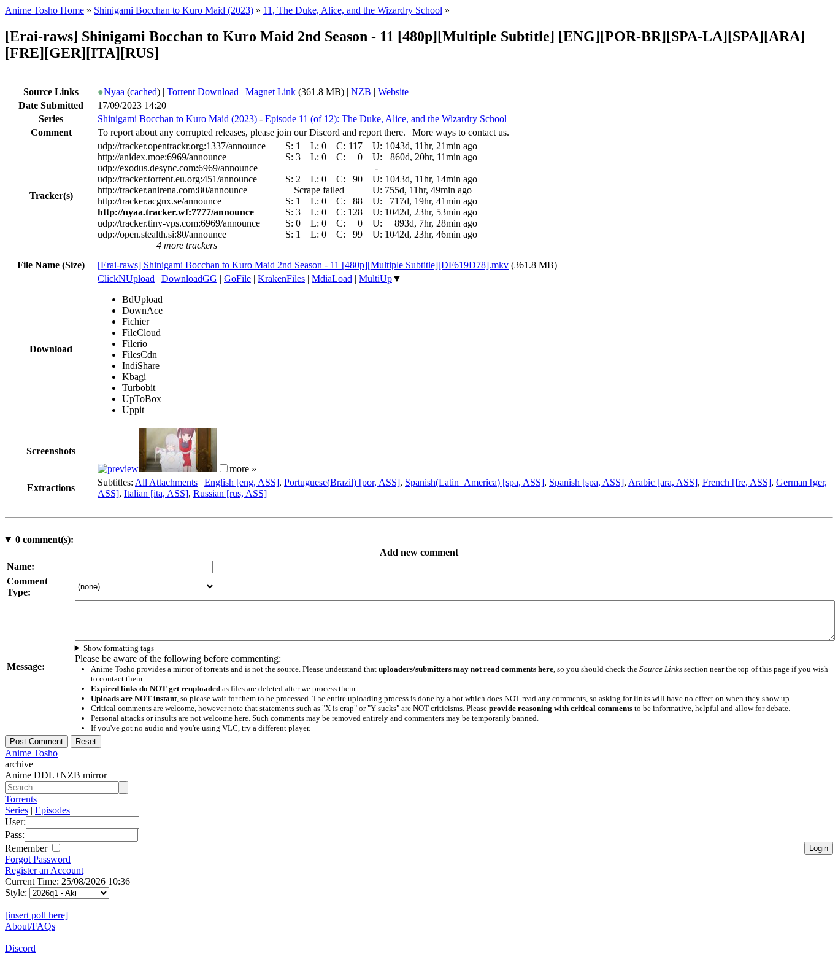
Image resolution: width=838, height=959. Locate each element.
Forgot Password (38, 859)
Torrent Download (203, 92)
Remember (27, 848)
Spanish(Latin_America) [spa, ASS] (474, 482)
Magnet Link (270, 92)
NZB (361, 92)
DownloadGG (189, 278)
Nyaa (111, 92)
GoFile (237, 278)
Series (16, 810)
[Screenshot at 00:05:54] (178, 469)
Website (393, 92)
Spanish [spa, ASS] (586, 482)
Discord (20, 948)
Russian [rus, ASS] (230, 493)
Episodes (52, 810)
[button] (224, 468)
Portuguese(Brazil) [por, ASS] (342, 482)
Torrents (21, 799)
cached (143, 92)
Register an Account (44, 870)
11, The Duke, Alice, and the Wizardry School (352, 10)
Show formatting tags (118, 648)
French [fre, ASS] (736, 482)
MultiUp (375, 278)
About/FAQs (30, 926)
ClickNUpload (126, 278)
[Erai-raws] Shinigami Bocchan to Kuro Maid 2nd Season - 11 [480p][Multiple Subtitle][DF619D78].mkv (303, 265)
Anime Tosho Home (44, 10)
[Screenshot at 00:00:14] (118, 469)
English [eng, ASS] (241, 482)
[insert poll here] (36, 915)
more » (242, 469)
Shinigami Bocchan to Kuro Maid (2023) (173, 10)
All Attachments (166, 482)
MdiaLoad (332, 278)
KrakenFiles (281, 278)
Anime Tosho (31, 753)
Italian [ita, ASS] (156, 493)
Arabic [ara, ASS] (663, 482)
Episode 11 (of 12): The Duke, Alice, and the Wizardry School (386, 119)
